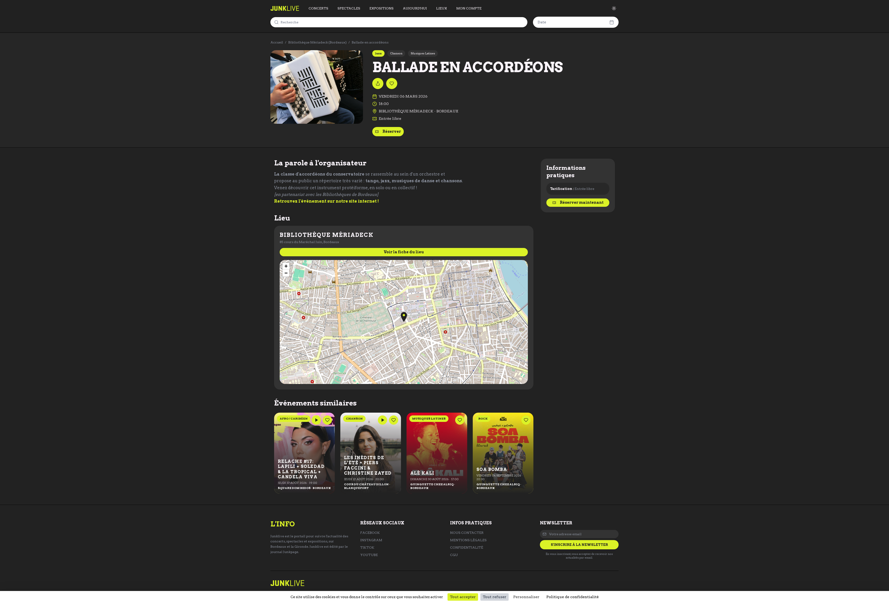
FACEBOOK (370, 533)
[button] (404, 317)
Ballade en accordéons (370, 42)
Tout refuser (494, 597)
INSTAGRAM (371, 540)
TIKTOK (367, 547)
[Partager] (377, 83)
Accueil (276, 42)
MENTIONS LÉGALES (468, 540)
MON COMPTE (469, 8)
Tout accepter (463, 597)
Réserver (391, 131)
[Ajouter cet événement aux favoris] (391, 83)
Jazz (378, 53)
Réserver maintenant (582, 202)
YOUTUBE (369, 555)
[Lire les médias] (316, 420)
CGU (454, 555)
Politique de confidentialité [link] (572, 597)
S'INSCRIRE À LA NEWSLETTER (579, 545)
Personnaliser (526, 597)
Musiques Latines (423, 53)
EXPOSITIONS (381, 8)
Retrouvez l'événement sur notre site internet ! (326, 201)
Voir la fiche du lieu (404, 252)
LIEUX (441, 8)
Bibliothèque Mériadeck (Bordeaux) (317, 42)
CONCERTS (318, 8)
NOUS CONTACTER (467, 533)
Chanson (396, 53)
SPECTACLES (349, 8)
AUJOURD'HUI (415, 8)
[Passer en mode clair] (614, 8)
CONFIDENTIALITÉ (466, 547)
